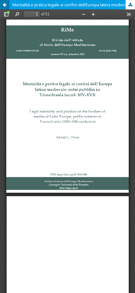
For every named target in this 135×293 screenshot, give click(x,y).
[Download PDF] (130, 4)
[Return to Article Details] (4, 4)
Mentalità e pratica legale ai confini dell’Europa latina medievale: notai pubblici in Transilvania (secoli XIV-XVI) (74, 5)
